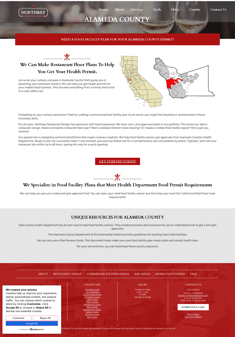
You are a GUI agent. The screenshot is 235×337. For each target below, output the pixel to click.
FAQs (175, 9)
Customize (18, 317)
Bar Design (142, 274)
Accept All (32, 323)
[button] (138, 9)
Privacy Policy (193, 314)
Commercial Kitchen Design (108, 274)
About (119, 9)
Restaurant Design (67, 274)
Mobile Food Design (170, 274)
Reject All (45, 317)
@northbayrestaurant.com (196, 295)
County (194, 9)
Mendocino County (92, 305)
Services (137, 9)
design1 (181, 295)
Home (103, 9)
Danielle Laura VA (165, 328)
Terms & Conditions (193, 317)
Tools (157, 9)
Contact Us (218, 9)
